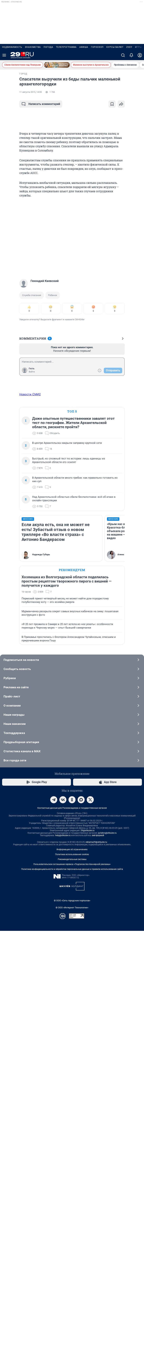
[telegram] (53, 799)
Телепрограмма (66, 47)
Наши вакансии (15, 724)
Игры (138, 47)
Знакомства (33, 47)
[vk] (62, 799)
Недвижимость (12, 47)
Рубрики (10, 678)
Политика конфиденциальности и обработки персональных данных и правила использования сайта (72, 869)
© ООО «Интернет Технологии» (72, 907)
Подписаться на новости (21, 660)
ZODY (129, 47)
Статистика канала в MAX (22, 751)
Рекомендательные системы (72, 859)
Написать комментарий (44, 104)
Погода (48, 47)
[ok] (72, 799)
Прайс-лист (12, 696)
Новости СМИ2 (30, 394)
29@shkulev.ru (87, 830)
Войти (32, 372)
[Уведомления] (131, 55)
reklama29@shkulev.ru (96, 842)
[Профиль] (140, 55)
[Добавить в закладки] (112, 104)
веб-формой (98, 835)
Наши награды (14, 714)
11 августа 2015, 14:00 (30, 92)
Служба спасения (31, 295)
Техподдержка (14, 733)
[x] (90, 799)
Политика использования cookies (72, 854)
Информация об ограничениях (72, 849)
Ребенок (52, 295)
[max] (81, 799)
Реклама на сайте (16, 687)
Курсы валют (114, 47)
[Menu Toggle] (4, 55)
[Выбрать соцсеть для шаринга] (121, 104)
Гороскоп (97, 47)
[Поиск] (123, 55)
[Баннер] (57, 65)
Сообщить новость (17, 669)
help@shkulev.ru (63, 835)
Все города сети (15, 760)
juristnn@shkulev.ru (107, 833)
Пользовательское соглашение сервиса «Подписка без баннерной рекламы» (72, 864)
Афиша (83, 47)
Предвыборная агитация (21, 742)
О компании (12, 705)
